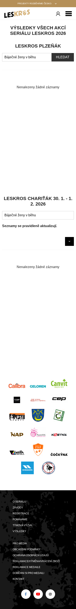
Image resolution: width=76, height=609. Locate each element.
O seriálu (19, 501)
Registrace (21, 513)
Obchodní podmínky (27, 549)
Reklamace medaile (26, 567)
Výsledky (19, 531)
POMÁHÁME (20, 519)
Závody (18, 507)
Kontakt (18, 579)
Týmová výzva (22, 525)
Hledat (62, 57)
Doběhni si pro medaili (28, 573)
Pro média (20, 543)
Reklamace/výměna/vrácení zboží (36, 561)
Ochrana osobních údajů (31, 555)
